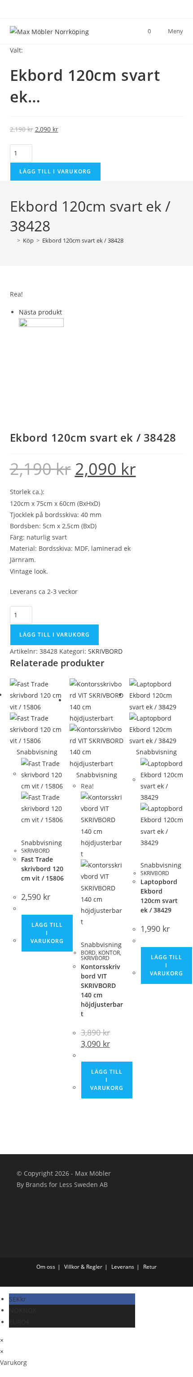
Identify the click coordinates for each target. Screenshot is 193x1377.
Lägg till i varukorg (55, 171)
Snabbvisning (36, 752)
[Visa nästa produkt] (66, 312)
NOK (23, 1310)
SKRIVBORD (105, 651)
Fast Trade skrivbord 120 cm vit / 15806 (42, 868)
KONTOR (109, 952)
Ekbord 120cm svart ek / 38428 (82, 240)
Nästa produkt (40, 312)
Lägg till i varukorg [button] (47, 933)
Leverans (122, 1267)
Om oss (45, 1267)
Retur (150, 1267)
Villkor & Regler (83, 1267)
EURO (19, 1322)
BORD (88, 952)
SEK (17, 1299)
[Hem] (12, 240)
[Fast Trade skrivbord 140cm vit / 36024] (41, 339)
